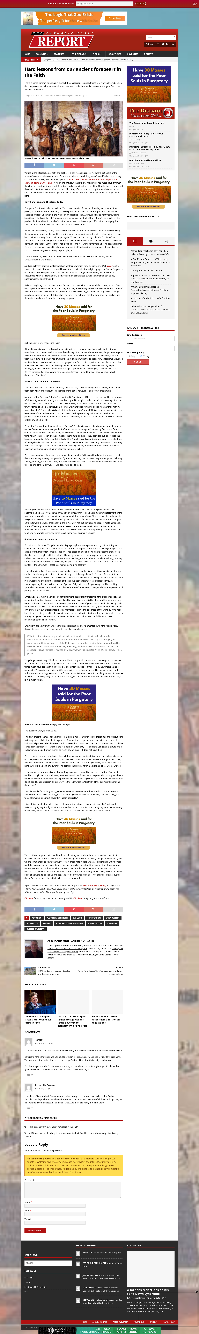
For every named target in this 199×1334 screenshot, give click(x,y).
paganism (112, 923)
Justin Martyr (95, 923)
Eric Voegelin (112, 918)
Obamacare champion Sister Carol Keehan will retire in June (38, 1019)
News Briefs (29, 60)
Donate (148, 54)
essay (110, 266)
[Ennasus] (78, 1254)
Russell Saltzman (35, 929)
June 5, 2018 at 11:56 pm (44, 1043)
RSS (26, 1291)
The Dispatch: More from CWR (151, 113)
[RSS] (172, 44)
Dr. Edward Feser (138, 163)
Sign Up (140, 4)
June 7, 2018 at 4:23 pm (43, 1089)
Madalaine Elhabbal (138, 153)
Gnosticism (32, 923)
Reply (30, 1075)
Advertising (139, 1322)
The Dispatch (79, 54)
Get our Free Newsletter (61, 3)
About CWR (115, 54)
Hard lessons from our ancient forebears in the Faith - (54, 1126)
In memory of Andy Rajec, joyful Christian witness (146, 135)
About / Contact (100, 1322)
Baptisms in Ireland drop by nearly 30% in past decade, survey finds (149, 148)
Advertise (132, 54)
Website (28, 1219)
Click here (28, 898)
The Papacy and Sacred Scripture (146, 123)
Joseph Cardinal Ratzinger (69, 923)
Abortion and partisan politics (145, 160)
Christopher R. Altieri (52, 95)
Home (27, 54)
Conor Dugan (136, 140)
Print (118, 95)
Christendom (94, 918)
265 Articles (88, 940)
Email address (134, 335)
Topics (97, 54)
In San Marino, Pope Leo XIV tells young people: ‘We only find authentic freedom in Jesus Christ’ (150, 262)
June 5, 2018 (33, 95)
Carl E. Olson (136, 126)
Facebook (28, 1277)
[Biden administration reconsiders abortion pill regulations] (107, 1002)
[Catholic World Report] (99, 49)
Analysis (69, 95)
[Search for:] (159, 37)
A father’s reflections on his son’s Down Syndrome (148, 1292)
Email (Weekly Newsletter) (35, 1287)
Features (59, 54)
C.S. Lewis (77, 918)
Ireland (47, 923)
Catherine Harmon (137, 1298)
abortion (37, 918)
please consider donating (94, 885)
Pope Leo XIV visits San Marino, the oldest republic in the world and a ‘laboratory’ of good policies (151, 278)
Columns (41, 54)
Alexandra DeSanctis (57, 918)
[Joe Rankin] (78, 1277)
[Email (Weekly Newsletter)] (167, 44)
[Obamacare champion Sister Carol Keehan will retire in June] (40, 1002)
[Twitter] (162, 44)
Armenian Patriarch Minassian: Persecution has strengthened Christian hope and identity (149, 290)
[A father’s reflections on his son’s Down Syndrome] (151, 1269)
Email (27, 1210)
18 (148, 166)
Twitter (27, 1282)
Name (27, 1202)
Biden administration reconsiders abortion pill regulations (106, 1019)
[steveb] (78, 1301)
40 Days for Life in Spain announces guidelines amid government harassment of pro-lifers (72, 1021)
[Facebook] (157, 44)
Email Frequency (135, 352)
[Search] (174, 37)
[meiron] (78, 1289)
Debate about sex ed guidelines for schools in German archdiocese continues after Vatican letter (150, 309)
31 (148, 129)
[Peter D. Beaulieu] (78, 1264)
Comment (29, 1180)
